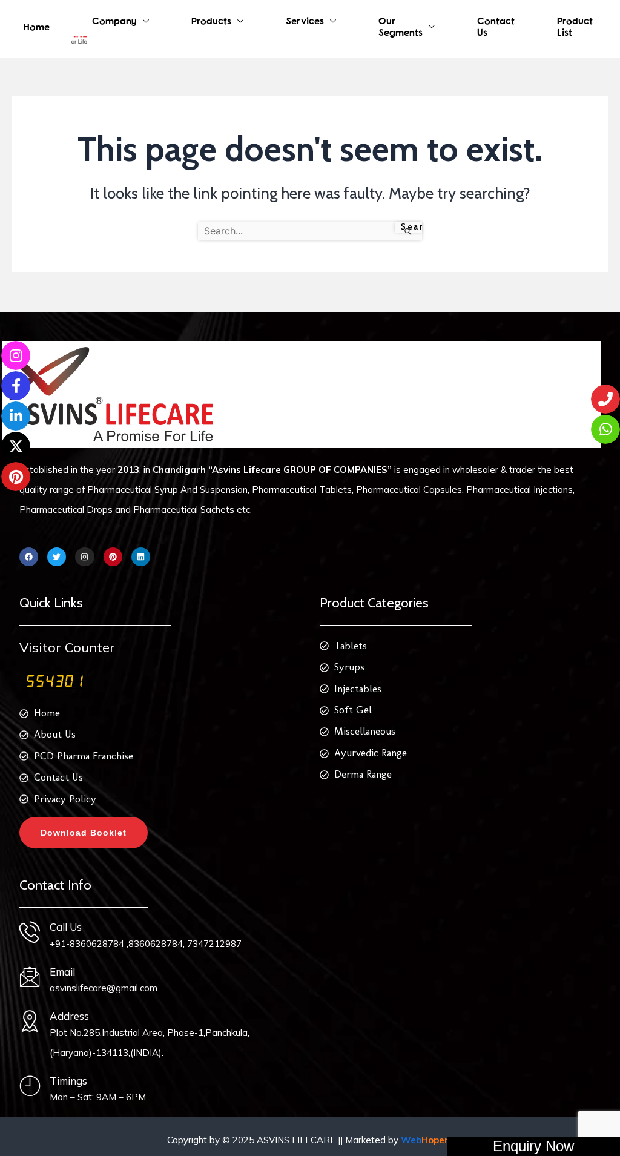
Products (211, 20)
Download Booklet (84, 832)
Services (305, 20)
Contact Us (496, 26)
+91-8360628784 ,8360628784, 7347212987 (146, 944)
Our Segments (400, 26)
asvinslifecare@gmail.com (103, 988)
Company (114, 20)
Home (37, 26)
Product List (575, 26)
